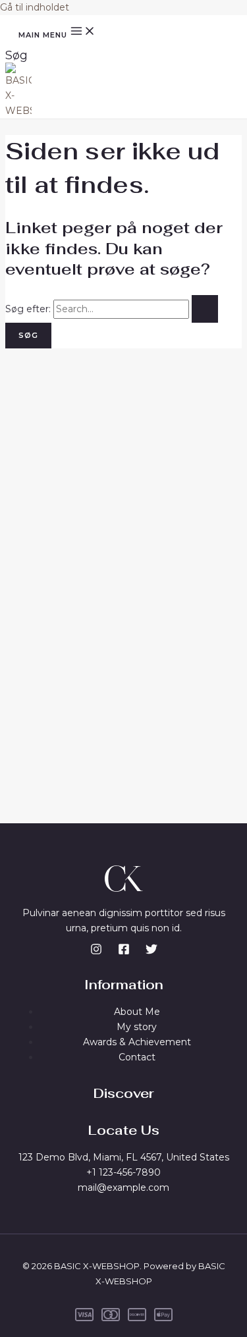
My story (137, 1027)
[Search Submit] (205, 309)
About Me (137, 1012)
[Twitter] (151, 952)
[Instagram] (96, 952)
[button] (16, 55)
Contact (137, 1057)
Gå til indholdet (34, 7)
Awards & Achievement (137, 1042)
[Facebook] (124, 952)
